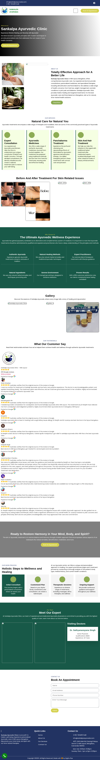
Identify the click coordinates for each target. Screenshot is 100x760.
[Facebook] (94, 3)
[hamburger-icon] (75, 11)
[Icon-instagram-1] (98, 3)
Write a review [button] (6, 374)
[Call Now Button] (4, 756)
